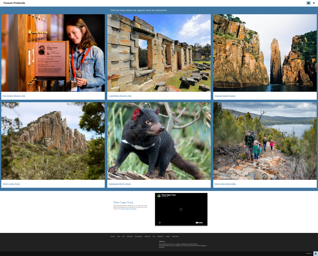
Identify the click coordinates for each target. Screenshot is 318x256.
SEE (154, 236)
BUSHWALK (138, 236)
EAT (123, 236)
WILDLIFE (147, 236)
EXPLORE (130, 236)
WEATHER (175, 236)
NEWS (168, 236)
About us (162, 241)
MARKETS (160, 236)
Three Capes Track (123, 202)
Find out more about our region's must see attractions (139, 10)
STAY (118, 236)
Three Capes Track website (128, 208)
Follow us (309, 253)
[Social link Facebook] (315, 253)
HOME (113, 236)
